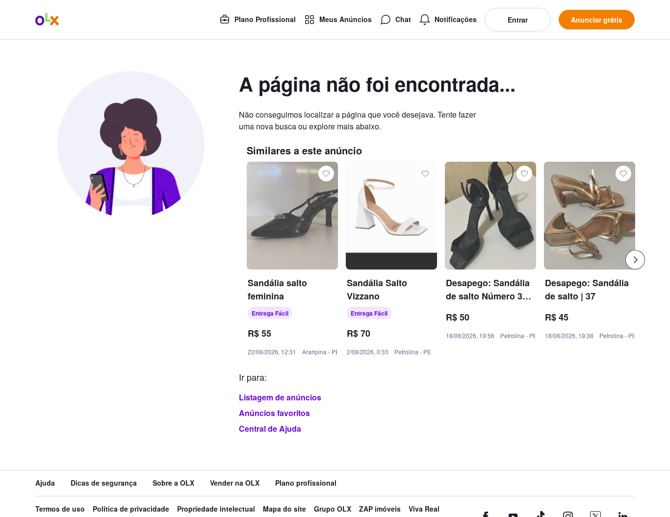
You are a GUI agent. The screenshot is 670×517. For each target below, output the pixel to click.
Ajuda (45, 483)
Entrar (518, 20)
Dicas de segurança (104, 483)
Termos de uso (60, 509)
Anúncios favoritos (274, 413)
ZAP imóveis (380, 509)
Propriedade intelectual (216, 509)
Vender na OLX (234, 483)
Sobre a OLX (173, 483)
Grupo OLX (332, 509)
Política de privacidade (131, 509)
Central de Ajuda (270, 428)
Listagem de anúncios (280, 397)
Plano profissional (305, 483)
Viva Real (424, 509)
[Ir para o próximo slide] (635, 260)
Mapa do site (284, 509)
